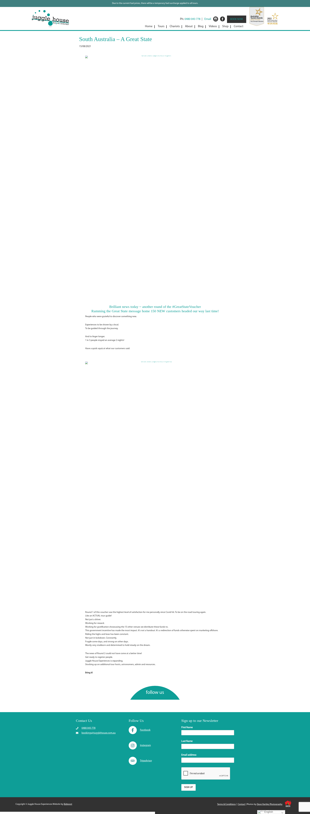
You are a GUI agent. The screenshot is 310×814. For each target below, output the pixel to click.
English (268, 811)
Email (207, 19)
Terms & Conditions (226, 804)
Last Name (187, 741)
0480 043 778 (192, 19)
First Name (187, 727)
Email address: (188, 755)
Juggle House (50, 17)
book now (236, 19)
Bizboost (68, 804)
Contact (241, 804)
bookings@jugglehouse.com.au (99, 733)
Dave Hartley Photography (269, 804)
